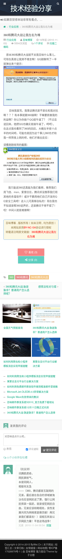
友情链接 (30, 548)
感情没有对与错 (47, 286)
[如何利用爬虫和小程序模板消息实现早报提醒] (17, 347)
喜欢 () (32, 252)
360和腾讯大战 (39, 277)
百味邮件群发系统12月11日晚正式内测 (28, 407)
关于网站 (48, 544)
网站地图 (42, 548)
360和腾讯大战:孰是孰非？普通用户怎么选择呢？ (16, 290)
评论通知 (33, 449)
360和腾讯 (22, 277)
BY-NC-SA (30, 227)
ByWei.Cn (36, 544)
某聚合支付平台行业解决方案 (22, 381)
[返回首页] (4, 26)
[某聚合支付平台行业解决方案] (46, 347)
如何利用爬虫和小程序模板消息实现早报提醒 (31, 376)
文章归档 (19, 548)
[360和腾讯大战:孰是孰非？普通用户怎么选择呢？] (46, 313)
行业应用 (14, 26)
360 (11, 277)
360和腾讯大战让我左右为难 (21, 35)
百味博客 (27, 39)
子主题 (31, 555)
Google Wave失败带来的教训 (23, 397)
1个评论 (38, 43)
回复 (48, 525)
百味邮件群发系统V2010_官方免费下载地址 (30, 402)
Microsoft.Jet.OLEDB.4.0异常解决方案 (27, 391)
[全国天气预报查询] (17, 313)
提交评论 (50, 450)
